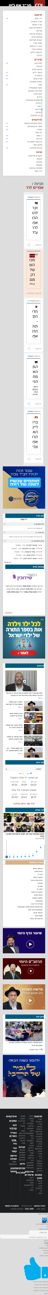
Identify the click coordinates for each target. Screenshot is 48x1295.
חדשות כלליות (39, 1169)
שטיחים (40, 883)
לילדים (31, 1148)
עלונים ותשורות (30, 1127)
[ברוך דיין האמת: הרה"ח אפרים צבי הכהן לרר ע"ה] (36, 417)
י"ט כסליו (31, 1188)
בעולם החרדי (39, 1164)
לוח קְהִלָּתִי (13, 1126)
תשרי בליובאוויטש (29, 1184)
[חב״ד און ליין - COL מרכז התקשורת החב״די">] (26, 5)
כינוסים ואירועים (39, 1130)
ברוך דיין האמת (39, 1158)
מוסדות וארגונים (22, 1158)
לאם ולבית (31, 1144)
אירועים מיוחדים (22, 1134)
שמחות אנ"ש (39, 1142)
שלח (46, 1243)
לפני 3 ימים (39, 838)
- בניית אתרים (33, 1206)
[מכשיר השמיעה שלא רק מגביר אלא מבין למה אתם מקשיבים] (36, 254)
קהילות (39, 1134)
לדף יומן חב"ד (7, 562)
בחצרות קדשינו (39, 1137)
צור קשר (14, 1149)
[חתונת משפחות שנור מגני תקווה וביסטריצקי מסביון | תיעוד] (24, 822)
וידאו (22, 1164)
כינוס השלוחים (30, 1179)
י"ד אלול (34, 1050)
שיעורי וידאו (39, 1182)
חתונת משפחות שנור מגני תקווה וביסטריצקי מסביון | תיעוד (25, 835)
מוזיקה (31, 1150)
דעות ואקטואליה (29, 1132)
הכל (7, 18)
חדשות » (29, 197)
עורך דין (40, 874)
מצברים (40, 886)
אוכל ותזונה (31, 1154)
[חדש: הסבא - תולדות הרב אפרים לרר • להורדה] (36, 307)
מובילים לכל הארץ (37, 904)
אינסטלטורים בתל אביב (35, 910)
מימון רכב (40, 889)
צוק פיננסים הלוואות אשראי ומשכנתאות (30, 907)
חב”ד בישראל (39, 1120)
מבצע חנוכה (22, 1117)
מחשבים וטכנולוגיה (30, 1166)
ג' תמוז (23, 1129)
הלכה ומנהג (31, 1117)
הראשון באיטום (38, 869)
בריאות (31, 1158)
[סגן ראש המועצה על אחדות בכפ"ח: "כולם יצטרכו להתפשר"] (23, 1031)
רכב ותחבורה (30, 1161)
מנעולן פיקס (39, 916)
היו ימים (40, 1192)
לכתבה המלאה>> (33, 293)
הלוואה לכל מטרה (37, 892)
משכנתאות (39, 901)
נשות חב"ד (40, 1152)
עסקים (13, 1121)
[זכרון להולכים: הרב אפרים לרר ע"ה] (36, 203)
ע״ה (28, 545)
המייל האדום (13, 1134)
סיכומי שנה (22, 1141)
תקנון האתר (13, 1169)
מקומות (22, 1152)
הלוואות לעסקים (37, 898)
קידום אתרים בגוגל (37, 880)
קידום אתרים (38, 871)
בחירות (22, 1138)
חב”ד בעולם (39, 1125)
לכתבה (38, 245)
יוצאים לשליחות (38, 1147)
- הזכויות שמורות (22, 1209)
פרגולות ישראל (38, 913)
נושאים (22, 1155)
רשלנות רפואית (38, 877)
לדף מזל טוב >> (8, 613)
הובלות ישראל (38, 895)
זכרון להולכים (39, 1187)
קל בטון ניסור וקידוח (36, 919)
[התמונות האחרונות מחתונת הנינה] (36, 362)
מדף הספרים (30, 1122)
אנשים (22, 1150)
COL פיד (14, 1142)
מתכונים (20, 1172)
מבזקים (21, 1168)
